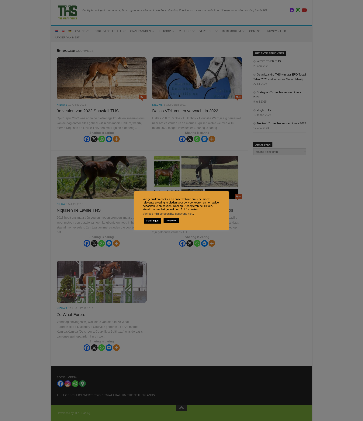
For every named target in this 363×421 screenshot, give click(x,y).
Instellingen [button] (152, 220)
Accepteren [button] (171, 220)
